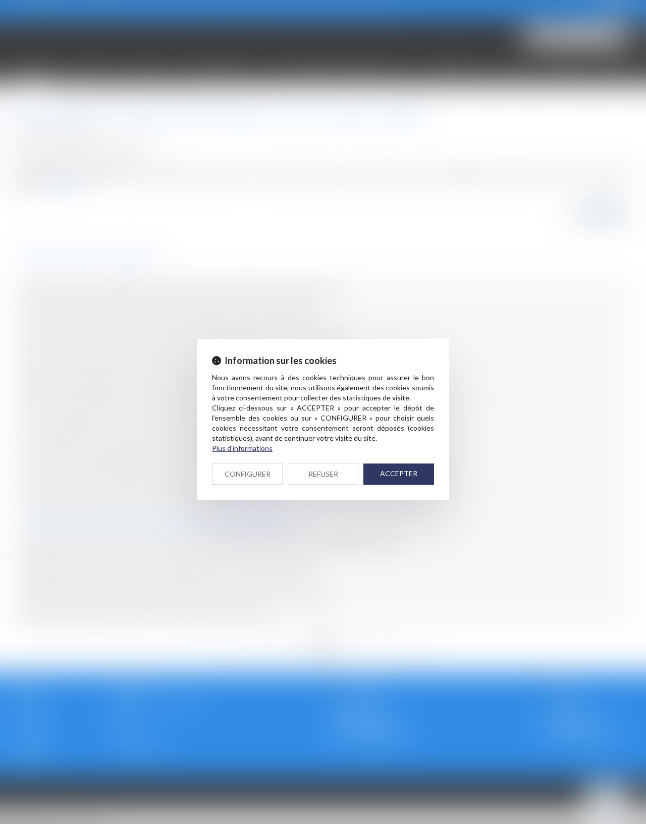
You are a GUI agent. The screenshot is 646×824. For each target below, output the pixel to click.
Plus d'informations (242, 448)
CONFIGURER (248, 474)
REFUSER (323, 474)
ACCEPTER (398, 473)
